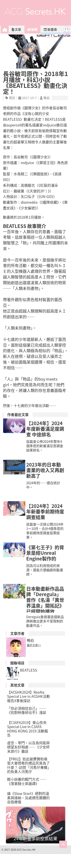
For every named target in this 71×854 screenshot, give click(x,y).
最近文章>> (34, 645)
